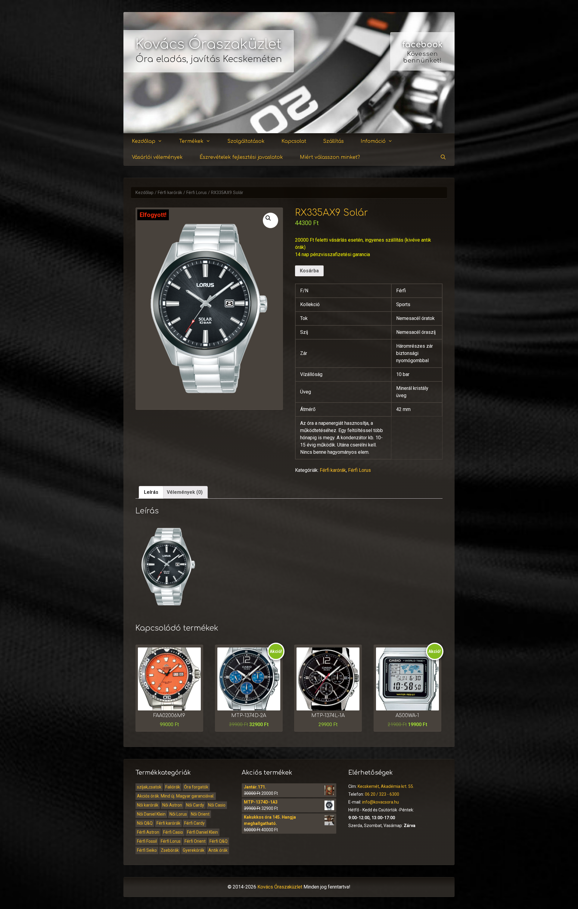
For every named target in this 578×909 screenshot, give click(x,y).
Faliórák (172, 787)
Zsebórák (170, 850)
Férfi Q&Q (219, 841)
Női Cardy (195, 805)
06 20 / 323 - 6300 (382, 794)
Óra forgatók (196, 787)
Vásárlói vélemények (157, 157)
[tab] (151, 492)
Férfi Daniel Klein (202, 832)
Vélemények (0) (185, 492)
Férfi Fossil (147, 841)
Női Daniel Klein (151, 814)
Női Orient (200, 814)
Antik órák (218, 850)
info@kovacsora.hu (380, 802)
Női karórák (147, 805)
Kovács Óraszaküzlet (208, 44)
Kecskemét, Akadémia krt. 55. (386, 786)
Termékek (191, 141)
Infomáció (373, 141)
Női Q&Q (145, 823)
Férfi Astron (148, 832)
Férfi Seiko (147, 850)
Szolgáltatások (246, 141)
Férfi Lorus (196, 192)
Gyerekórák (193, 850)
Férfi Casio (173, 832)
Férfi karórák (170, 192)
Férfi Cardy (194, 823)
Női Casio (216, 805)
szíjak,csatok (149, 787)
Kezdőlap (143, 141)
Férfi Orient (195, 841)
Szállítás (333, 141)
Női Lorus (178, 814)
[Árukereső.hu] (422, 111)
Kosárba (309, 271)
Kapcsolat (293, 141)
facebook (422, 44)
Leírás (151, 492)
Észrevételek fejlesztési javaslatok (241, 157)
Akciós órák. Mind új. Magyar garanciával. (175, 796)
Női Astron (172, 805)
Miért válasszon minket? (330, 157)
